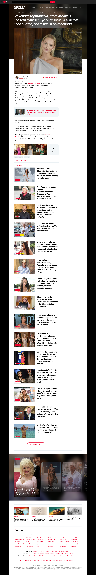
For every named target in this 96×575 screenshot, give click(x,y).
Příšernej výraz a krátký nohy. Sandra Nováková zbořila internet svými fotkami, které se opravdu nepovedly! (47, 283)
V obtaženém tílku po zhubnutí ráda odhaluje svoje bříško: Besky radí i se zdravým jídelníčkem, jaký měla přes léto (47, 246)
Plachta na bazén (35, 553)
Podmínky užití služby (47, 560)
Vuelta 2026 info (29, 537)
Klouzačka (52, 553)
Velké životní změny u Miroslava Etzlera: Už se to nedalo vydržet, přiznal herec (47, 227)
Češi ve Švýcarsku (63, 543)
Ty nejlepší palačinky (52, 537)
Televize (54, 7)
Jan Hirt (27, 541)
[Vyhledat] (52, 2)
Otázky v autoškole (74, 544)
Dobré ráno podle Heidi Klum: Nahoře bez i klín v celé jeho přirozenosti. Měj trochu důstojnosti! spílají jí (47, 393)
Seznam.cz (91, 2)
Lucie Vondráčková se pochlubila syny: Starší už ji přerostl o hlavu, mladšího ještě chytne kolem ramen (47, 320)
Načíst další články (36, 444)
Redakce (31, 560)
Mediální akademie (38, 560)
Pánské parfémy (74, 555)
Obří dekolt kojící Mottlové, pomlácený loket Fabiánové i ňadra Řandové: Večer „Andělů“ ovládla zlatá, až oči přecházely (47, 339)
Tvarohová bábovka (52, 543)
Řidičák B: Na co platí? (75, 543)
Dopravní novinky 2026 (75, 541)
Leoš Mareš (26, 157)
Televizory (62, 555)
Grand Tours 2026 (29, 546)
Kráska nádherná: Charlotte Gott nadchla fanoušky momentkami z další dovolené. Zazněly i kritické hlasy (47, 173)
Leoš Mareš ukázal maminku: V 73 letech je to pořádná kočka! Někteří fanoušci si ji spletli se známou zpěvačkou (47, 211)
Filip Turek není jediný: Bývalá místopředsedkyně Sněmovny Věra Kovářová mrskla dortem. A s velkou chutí (48, 193)
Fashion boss (73, 7)
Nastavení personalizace (71, 560)
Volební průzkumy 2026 (19, 539)
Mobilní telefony (31, 555)
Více (80, 7)
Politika (42, 7)
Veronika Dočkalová (23, 76)
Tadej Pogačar (28, 543)
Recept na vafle (51, 544)
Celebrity (35, 7)
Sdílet (52, 77)
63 (56, 77)
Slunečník (47, 553)
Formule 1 (39, 544)
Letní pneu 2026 (74, 537)
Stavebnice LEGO (37, 555)
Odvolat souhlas (62, 560)
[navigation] (2, 2)
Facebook (22, 560)
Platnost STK (73, 546)
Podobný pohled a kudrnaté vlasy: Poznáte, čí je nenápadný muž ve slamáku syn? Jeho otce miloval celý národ (47, 266)
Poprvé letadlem (63, 539)
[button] (48, 51)
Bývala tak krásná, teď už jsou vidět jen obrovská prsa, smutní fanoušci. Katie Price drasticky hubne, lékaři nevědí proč (47, 376)
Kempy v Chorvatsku (64, 537)
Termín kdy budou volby (19, 543)
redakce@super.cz (56, 569)
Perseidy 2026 (49, 551)
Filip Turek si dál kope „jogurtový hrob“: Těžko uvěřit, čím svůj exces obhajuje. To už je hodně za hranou (47, 411)
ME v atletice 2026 (40, 543)
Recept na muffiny (51, 539)
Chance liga (39, 537)
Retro (61, 7)
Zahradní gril (66, 553)
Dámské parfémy (45, 555)
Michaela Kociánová (34, 83)
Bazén (30, 553)
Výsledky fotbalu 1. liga (41, 539)
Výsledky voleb (17, 541)
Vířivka (71, 553)
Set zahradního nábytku (59, 553)
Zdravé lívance (51, 541)
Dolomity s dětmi (63, 546)
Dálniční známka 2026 (75, 539)
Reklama (27, 560)
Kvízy (66, 7)
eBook (46, 77)
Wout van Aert (28, 544)
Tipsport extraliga (40, 541)
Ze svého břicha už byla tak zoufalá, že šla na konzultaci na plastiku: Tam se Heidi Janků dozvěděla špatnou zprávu (47, 358)
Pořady (48, 7)
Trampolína (42, 553)
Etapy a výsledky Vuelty (30, 539)
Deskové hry (56, 555)
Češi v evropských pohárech (64, 551)
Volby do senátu (18, 544)
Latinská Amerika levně (64, 544)
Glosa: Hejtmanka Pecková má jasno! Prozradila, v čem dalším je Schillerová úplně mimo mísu (47, 301)
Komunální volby (18, 546)
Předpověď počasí (41, 551)
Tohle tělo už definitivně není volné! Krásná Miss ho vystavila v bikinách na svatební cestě (47, 428)
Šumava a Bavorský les (64, 541)
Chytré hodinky (67, 555)
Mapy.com (35, 551)
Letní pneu (51, 555)
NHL (38, 546)
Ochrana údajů (55, 560)
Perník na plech (51, 546)
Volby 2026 (17, 537)
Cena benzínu (55, 551)
